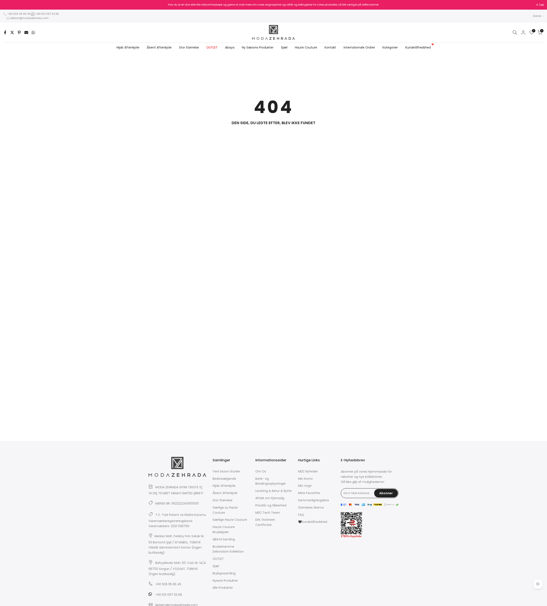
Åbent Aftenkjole (159, 47)
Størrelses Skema (311, 507)
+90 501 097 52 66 (47, 14)
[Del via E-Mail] (26, 32)
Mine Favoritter (309, 493)
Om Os (260, 471)
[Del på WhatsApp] (33, 32)
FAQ (301, 515)
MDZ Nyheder (308, 471)
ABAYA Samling (224, 539)
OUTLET (212, 47)
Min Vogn (305, 486)
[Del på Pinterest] (19, 32)
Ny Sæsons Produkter (258, 47)
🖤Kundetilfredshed (312, 522)
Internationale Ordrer (359, 47)
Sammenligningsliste (313, 500)
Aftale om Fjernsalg (269, 498)
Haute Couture (306, 47)
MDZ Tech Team (267, 512)
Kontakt (330, 47)
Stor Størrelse (189, 47)
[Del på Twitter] (12, 32)
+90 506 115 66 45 (19, 14)
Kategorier (390, 47)
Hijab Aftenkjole (127, 47)
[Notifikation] (273, 5)
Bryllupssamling (224, 573)
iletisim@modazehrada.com (29, 18)
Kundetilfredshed (419, 47)
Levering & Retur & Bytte (273, 491)
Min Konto (305, 479)
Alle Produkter (223, 587)
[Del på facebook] (5, 32)
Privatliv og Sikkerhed (270, 505)
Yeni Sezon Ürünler (226, 471)
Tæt (8, 5)
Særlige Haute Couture (230, 520)
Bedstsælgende (224, 479)
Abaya (229, 47)
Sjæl (284, 47)
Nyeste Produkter (225, 580)
